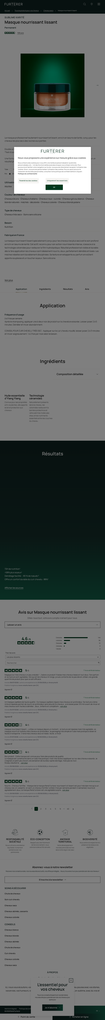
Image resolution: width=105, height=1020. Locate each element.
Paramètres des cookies (28, 181)
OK (54, 187)
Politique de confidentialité (27, 174)
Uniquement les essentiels (57, 181)
